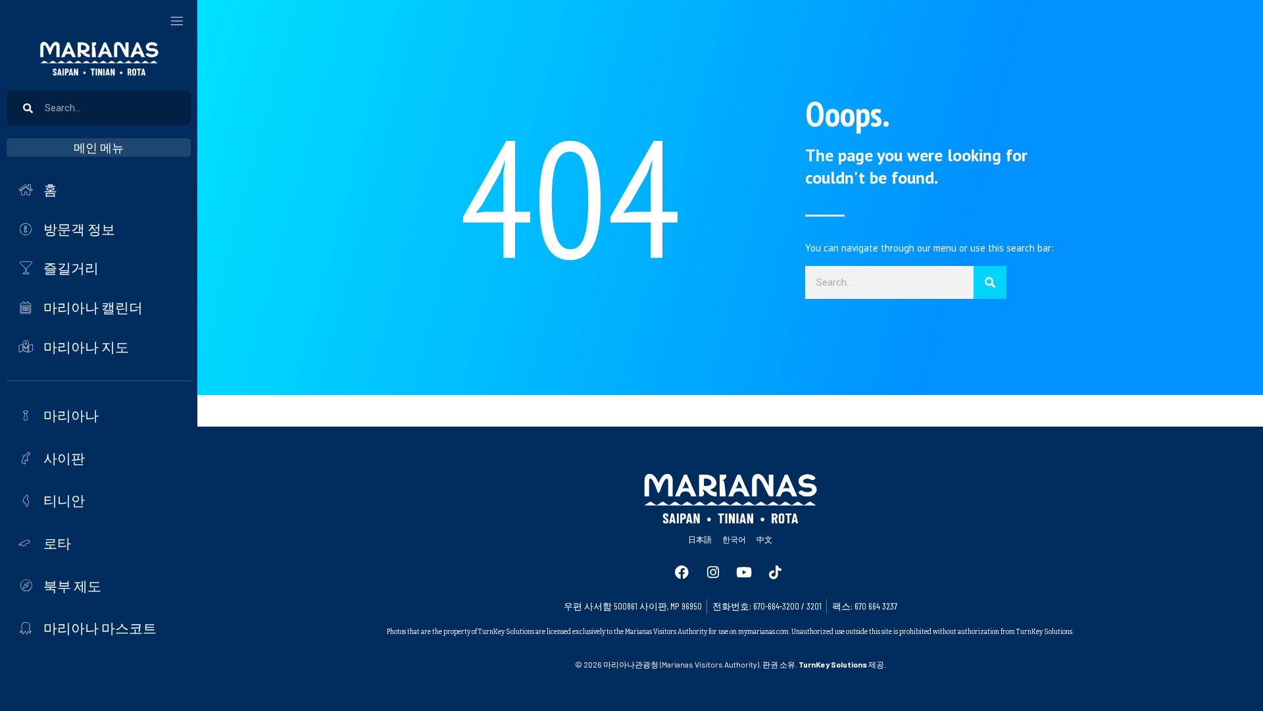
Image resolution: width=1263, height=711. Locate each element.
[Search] (990, 282)
